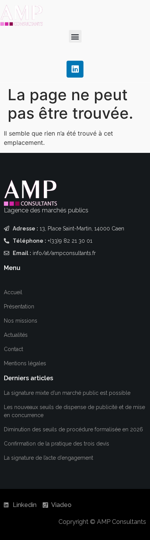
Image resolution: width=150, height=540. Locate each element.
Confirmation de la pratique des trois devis (56, 444)
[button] (75, 36)
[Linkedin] (75, 69)
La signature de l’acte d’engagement (48, 458)
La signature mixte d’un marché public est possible (67, 393)
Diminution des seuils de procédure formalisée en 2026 (73, 429)
